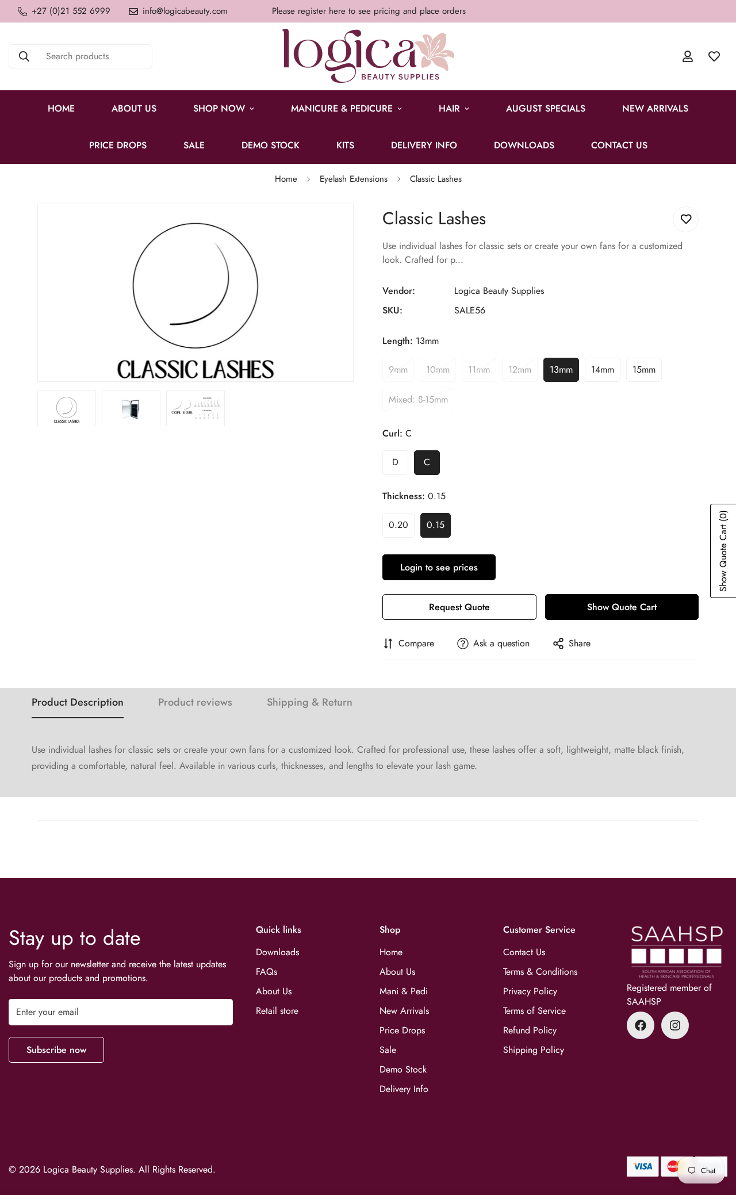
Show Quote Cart (622, 607)
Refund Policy (530, 1030)
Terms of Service (534, 1010)
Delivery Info (424, 145)
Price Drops (402, 1030)
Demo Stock (403, 1069)
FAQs (266, 971)
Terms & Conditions (540, 971)
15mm (647, 372)
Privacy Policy (530, 991)
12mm (523, 372)
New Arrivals (655, 108)
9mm (401, 372)
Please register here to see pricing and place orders (369, 11)
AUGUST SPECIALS (545, 108)
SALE (194, 145)
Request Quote (459, 607)
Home (61, 108)
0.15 (439, 528)
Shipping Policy (533, 1049)
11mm (482, 372)
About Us (134, 108)
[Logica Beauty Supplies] (368, 56)
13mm (564, 372)
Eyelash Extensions (354, 179)
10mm (441, 372)
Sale (387, 1049)
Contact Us (619, 145)
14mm (605, 372)
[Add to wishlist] (686, 219)
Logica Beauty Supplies (499, 290)
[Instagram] (675, 1025)
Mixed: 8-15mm (421, 402)
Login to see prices (439, 567)
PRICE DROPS (118, 145)
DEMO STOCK (270, 145)
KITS (345, 145)
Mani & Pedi (403, 991)
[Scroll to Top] (713, 1132)
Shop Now (219, 108)
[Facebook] (640, 1025)
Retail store (277, 1010)
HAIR (449, 108)
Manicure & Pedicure (342, 108)
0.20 (402, 528)
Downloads (524, 145)
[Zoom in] (329, 228)
